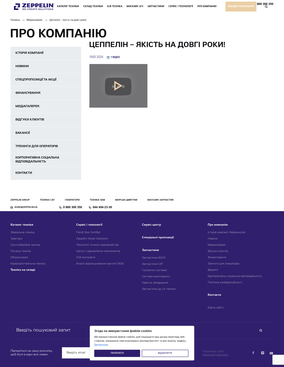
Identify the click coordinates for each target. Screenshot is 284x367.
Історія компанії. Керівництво (226, 232)
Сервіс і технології (89, 225)
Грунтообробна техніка (25, 245)
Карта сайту (216, 307)
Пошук (266, 6)
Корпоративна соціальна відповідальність (235, 276)
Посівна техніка (21, 251)
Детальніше (101, 345)
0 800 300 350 (263, 4)
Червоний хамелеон (215, 355)
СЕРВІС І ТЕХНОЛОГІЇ (180, 6)
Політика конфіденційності (225, 282)
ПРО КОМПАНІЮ (206, 6)
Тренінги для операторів (223, 263)
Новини (213, 238)
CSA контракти (85, 257)
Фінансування (217, 257)
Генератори (72, 200)
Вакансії (213, 270)
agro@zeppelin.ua (25, 207)
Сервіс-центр (151, 225)
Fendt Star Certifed (88, 232)
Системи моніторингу (156, 276)
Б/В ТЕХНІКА (114, 6)
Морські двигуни (126, 200)
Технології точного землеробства (97, 245)
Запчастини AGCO (153, 258)
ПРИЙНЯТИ (117, 353)
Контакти (214, 295)
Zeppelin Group (20, 200)
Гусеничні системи (154, 270)
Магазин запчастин (160, 200)
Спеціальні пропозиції (158, 237)
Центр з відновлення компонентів (98, 251)
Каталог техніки (22, 225)
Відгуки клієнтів (218, 251)
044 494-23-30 (102, 207)
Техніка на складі (23, 270)
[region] (142, 343)
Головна (15, 20)
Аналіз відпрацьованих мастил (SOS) (100, 263)
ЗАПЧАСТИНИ (155, 6)
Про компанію (218, 225)
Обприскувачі (19, 257)
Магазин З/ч (135, 6)
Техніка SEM (97, 200)
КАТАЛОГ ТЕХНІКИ (68, 6)
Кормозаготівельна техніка (28, 263)
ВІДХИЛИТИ (165, 353)
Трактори (16, 238)
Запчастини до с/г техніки (159, 289)
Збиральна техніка (23, 232)
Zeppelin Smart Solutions (92, 238)
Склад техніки (93, 6)
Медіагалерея (34, 20)
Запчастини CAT (152, 264)
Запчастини (150, 250)
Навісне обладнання (155, 283)
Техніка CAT (47, 200)
